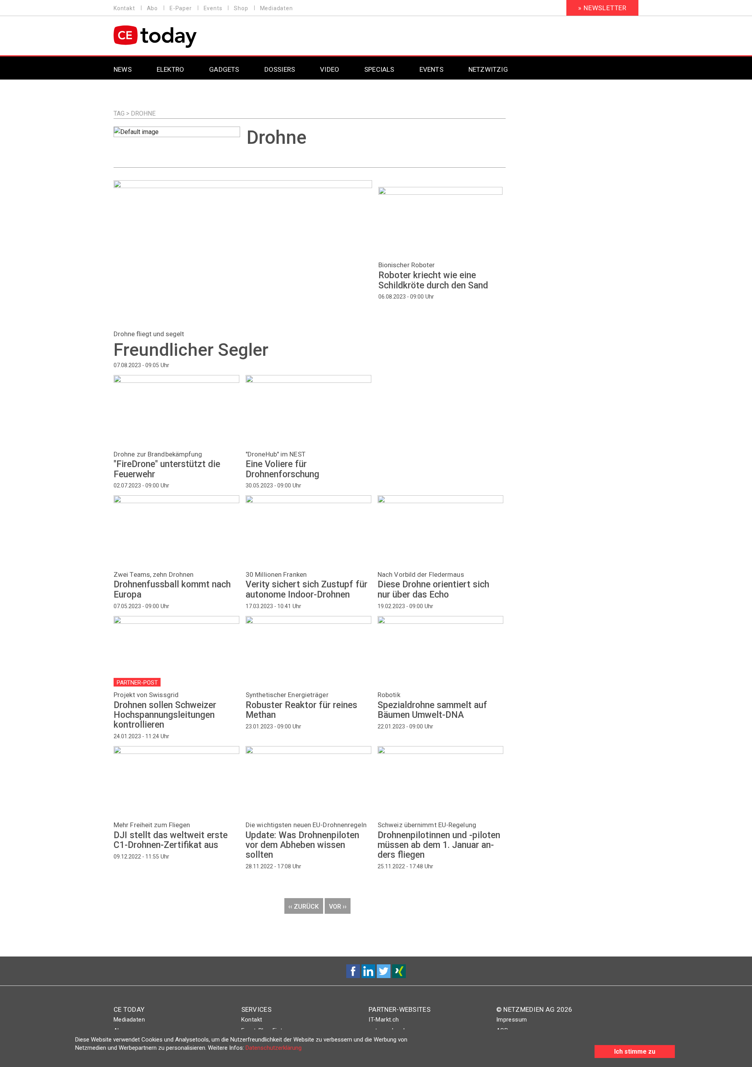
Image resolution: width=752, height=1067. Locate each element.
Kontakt (124, 8)
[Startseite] (175, 36)
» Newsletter (602, 8)
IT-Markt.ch (384, 1019)
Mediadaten (276, 8)
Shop (241, 8)
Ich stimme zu (634, 1051)
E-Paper (181, 8)
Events (213, 8)
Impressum (511, 1019)
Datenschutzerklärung (274, 1047)
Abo (152, 8)
